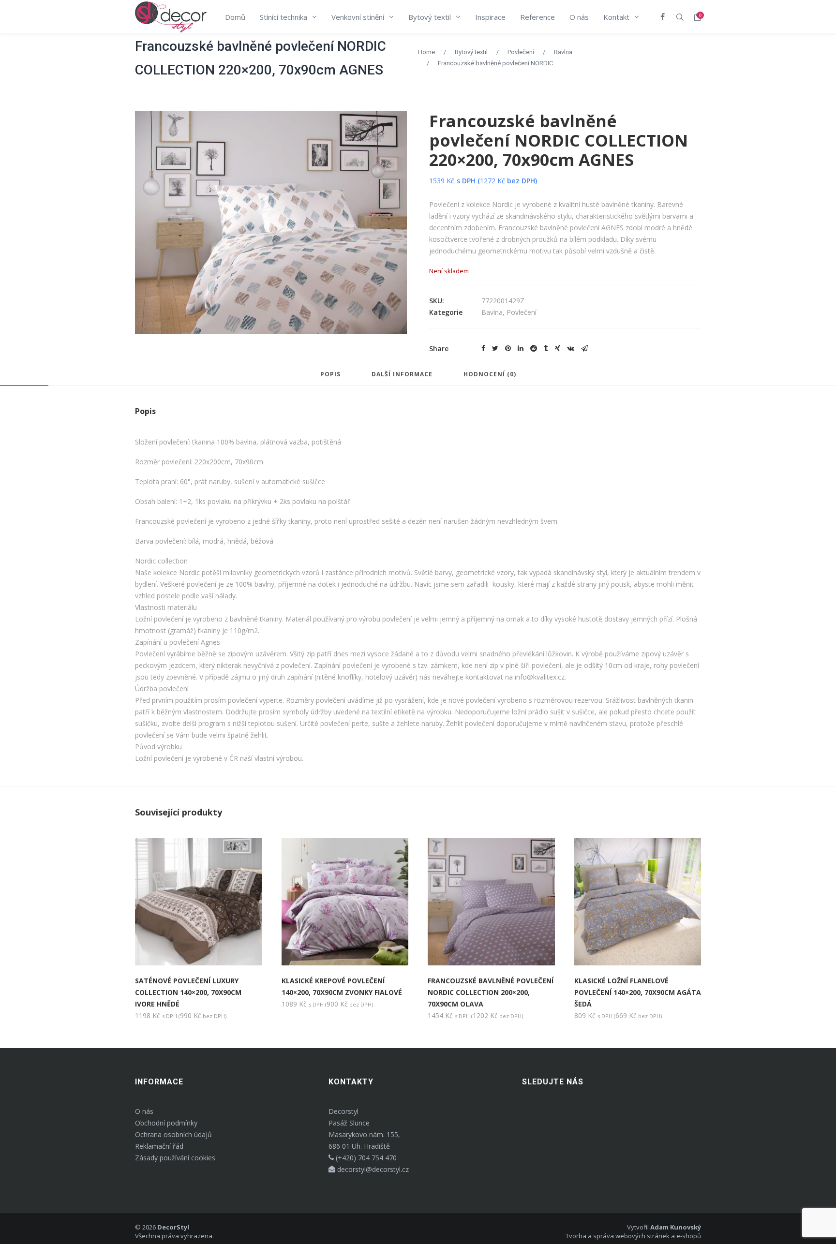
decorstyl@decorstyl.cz (372, 1169)
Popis (330, 374)
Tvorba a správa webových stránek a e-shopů (633, 1235)
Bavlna (563, 52)
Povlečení (521, 52)
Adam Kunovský (675, 1227)
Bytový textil (471, 52)
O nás (144, 1111)
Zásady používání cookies (175, 1157)
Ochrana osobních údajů (173, 1134)
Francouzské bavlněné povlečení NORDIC (495, 63)
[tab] (330, 378)
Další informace (402, 374)
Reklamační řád (159, 1146)
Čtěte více (164, 948)
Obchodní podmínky (166, 1122)
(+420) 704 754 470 (365, 1157)
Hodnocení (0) (489, 374)
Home (426, 52)
